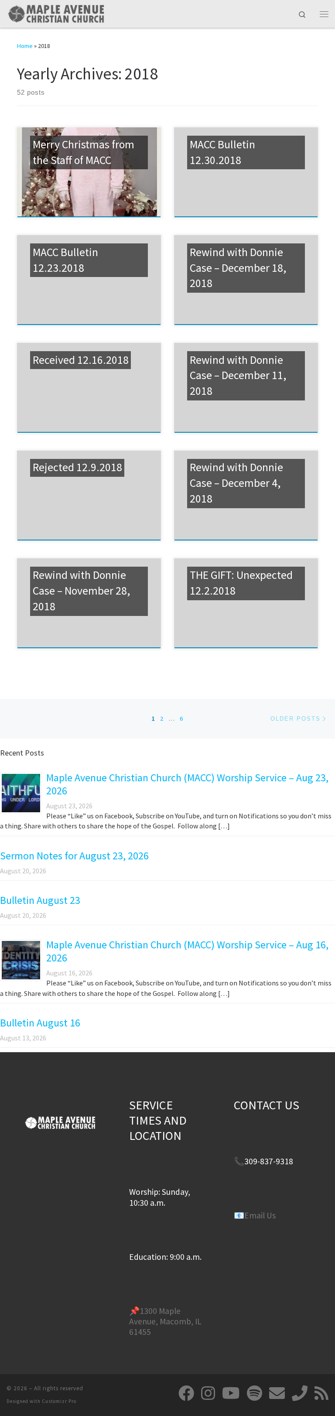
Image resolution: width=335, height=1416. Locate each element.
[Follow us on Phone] (300, 1393)
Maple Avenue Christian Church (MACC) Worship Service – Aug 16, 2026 (187, 951)
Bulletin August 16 (40, 1023)
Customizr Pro (59, 1401)
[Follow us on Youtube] (231, 1393)
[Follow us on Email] (277, 1393)
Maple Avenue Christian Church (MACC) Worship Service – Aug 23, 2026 (187, 784)
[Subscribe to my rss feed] (321, 1393)
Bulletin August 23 (40, 900)
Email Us (260, 1215)
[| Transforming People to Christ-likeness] (56, 13)
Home (25, 46)
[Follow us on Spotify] (254, 1393)
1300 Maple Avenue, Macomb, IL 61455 (165, 1321)
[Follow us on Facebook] (186, 1393)
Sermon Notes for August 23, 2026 (74, 855)
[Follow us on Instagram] (208, 1393)
